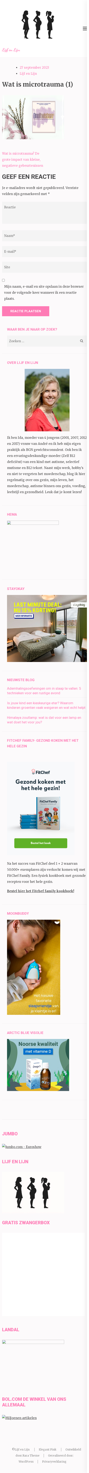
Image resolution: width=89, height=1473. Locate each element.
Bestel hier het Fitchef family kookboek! (40, 891)
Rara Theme (31, 1455)
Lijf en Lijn (11, 49)
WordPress (26, 1461)
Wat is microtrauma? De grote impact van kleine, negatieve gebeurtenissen (22, 160)
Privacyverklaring (54, 1461)
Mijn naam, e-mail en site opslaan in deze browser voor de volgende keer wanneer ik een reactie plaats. (44, 293)
